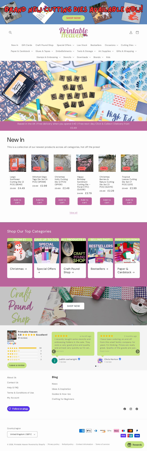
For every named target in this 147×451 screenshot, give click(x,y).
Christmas (17, 269)
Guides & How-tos (61, 394)
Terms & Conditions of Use (20, 392)
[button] (10, 32)
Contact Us (12, 382)
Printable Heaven (21, 444)
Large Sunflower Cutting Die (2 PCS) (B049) (17, 181)
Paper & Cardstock (124, 270)
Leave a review (16, 365)
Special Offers (46, 269)
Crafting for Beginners (63, 399)
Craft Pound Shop (72, 270)
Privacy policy (53, 444)
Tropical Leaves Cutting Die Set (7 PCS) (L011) (129, 181)
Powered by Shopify (37, 444)
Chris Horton (111, 359)
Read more (59, 351)
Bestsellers (98, 269)
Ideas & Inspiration (61, 389)
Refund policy (67, 444)
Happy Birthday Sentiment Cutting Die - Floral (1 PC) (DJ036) (83, 183)
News (54, 383)
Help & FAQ (13, 387)
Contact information (84, 444)
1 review (62, 362)
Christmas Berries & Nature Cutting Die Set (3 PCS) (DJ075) (107, 182)
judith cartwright (68, 359)
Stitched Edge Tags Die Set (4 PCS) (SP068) (39, 179)
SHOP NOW (73, 305)
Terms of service (102, 444)
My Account (13, 397)
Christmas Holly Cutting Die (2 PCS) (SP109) (61, 181)
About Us (11, 377)
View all (73, 212)
